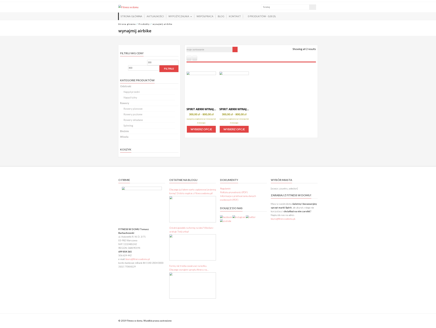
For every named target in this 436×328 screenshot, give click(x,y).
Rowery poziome (132, 114)
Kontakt (235, 16)
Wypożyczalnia (178, 16)
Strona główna (131, 16)
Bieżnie (124, 131)
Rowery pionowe (133, 108)
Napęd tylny (130, 97)
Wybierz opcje (201, 129)
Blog (221, 16)
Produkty (144, 24)
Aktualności (155, 16)
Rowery (124, 103)
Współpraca (205, 16)
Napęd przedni (131, 91)
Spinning (128, 125)
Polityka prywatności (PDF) (234, 192)
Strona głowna (127, 24)
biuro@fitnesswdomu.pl (138, 259)
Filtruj (169, 68)
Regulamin (225, 188)
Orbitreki (125, 86)
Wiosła (124, 136)
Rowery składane (133, 119)
